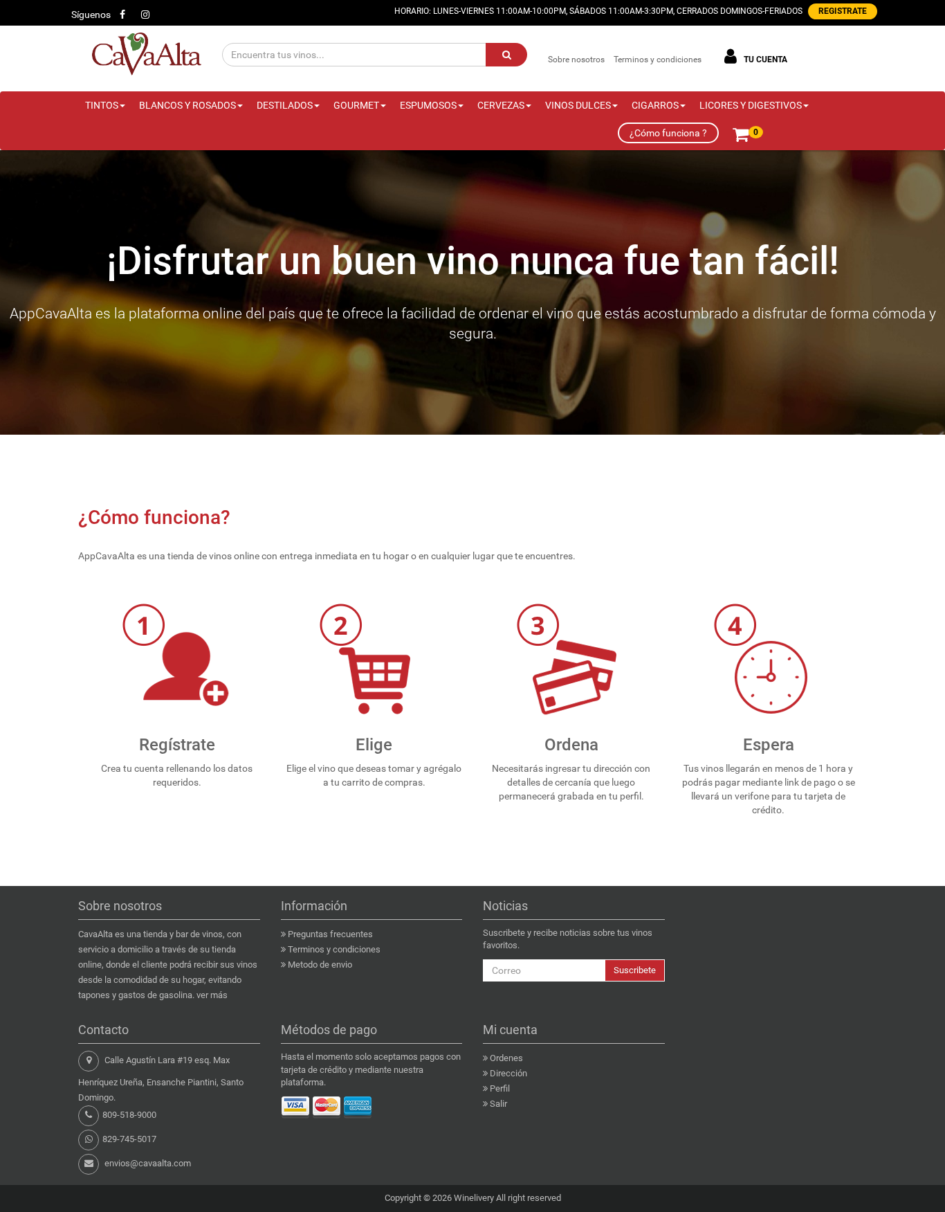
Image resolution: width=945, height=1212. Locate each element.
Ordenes (506, 1058)
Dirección (508, 1073)
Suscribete (635, 970)
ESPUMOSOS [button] (428, 105)
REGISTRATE (842, 11)
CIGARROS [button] (655, 105)
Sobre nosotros (576, 59)
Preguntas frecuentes (330, 934)
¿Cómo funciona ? (668, 132)
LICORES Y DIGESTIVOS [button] (750, 105)
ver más (212, 995)
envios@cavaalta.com (147, 1163)
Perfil (500, 1088)
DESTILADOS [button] (285, 105)
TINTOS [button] (101, 105)
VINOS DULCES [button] (578, 105)
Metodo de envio (320, 964)
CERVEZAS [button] (500, 105)
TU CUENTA (764, 59)
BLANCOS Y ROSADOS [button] (187, 105)
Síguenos (91, 14)
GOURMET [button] (356, 105)
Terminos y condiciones (657, 59)
